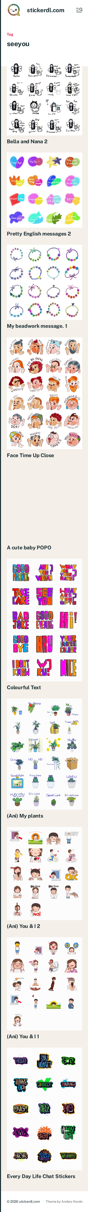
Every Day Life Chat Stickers (41, 1176)
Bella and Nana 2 (27, 141)
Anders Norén (72, 1201)
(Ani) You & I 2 (23, 926)
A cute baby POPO (29, 547)
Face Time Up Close (30, 455)
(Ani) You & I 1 (23, 1036)
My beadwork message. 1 (37, 326)
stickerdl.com (45, 10)
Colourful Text (24, 687)
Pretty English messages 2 (39, 234)
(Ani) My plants (25, 816)
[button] (79, 10)
